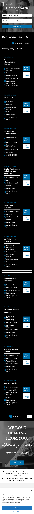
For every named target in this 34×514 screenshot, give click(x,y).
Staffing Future (20, 480)
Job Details (26, 75)
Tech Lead (8, 98)
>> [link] (23, 416)
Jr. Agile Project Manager (10, 240)
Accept (17, 508)
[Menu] (17, 11)
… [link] (17, 416)
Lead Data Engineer (8, 206)
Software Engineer (11, 383)
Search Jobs (17, 26)
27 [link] (20, 416)
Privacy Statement (17, 511)
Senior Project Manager (10, 279)
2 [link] (13, 416)
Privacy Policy (17, 475)
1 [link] (10, 416)
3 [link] (15, 416)
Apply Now (26, 68)
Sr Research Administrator (10, 132)
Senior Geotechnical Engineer (9, 62)
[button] (31, 490)
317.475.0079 (24, 473)
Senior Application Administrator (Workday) (12, 171)
